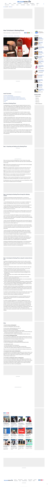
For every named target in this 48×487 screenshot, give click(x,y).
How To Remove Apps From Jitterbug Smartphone (41, 57)
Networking (32, 3)
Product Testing (30, 479)
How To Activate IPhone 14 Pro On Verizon (40, 80)
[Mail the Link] (31, 32)
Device (38, 3)
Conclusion (6, 100)
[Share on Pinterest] (27, 32)
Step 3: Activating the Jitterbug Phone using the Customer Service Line (15, 99)
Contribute (35, 479)
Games (10, 3)
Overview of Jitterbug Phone (8, 95)
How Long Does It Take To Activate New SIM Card (41, 90)
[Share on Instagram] (6, 412)
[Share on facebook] (24, 32)
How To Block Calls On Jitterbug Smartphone (6, 447)
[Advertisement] (24, 485)
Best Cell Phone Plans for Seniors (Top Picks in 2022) (14, 435)
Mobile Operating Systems (39, 103)
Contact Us (30, 480)
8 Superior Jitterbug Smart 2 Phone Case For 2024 (41, 66)
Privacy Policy (16, 480)
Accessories (19, 3)
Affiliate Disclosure (24, 480)
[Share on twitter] (26, 32)
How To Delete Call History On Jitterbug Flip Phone (41, 62)
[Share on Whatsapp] (29, 32)
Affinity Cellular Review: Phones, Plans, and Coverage (41, 52)
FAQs (5, 101)
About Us (15, 479)
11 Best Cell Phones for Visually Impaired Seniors (29, 447)
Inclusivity (25, 479)
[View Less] (9, 412)
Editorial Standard (20, 479)
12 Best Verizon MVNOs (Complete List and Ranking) (21, 435)
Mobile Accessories (38, 96)
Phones (14, 3)
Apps (5, 3)
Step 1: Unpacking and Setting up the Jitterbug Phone (12, 96)
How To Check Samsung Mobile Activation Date (40, 85)
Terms (20, 480)
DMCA (34, 480)
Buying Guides (26, 3)
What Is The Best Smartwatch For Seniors (40, 43)
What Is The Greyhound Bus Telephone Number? (41, 38)
